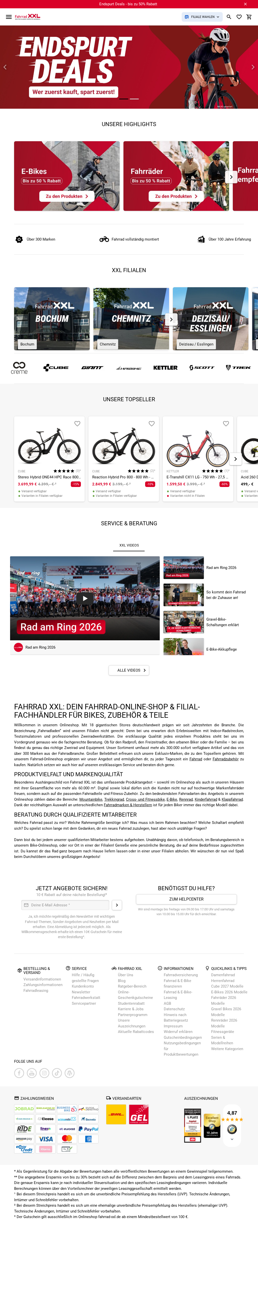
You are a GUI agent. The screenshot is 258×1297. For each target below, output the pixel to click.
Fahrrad (195, 759)
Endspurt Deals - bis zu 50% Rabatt (128, 4)
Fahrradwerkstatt (86, 997)
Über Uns (125, 975)
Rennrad (186, 799)
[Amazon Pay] (24, 1139)
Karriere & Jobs (131, 1009)
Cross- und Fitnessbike (145, 799)
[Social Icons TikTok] (57, 1073)
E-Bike (172, 799)
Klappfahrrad (232, 799)
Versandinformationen (42, 979)
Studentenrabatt (131, 1003)
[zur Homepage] (27, 17)
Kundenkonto (83, 986)
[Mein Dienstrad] (24, 1118)
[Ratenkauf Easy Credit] (46, 1149)
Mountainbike (90, 799)
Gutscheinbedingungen (183, 1037)
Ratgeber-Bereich (132, 986)
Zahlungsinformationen (42, 985)
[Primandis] (67, 1118)
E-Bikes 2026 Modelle (229, 992)
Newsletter (81, 992)
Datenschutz (174, 1009)
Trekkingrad (114, 799)
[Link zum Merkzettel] (239, 17)
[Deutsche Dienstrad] (88, 1108)
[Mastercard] (67, 1139)
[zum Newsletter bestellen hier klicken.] (117, 905)
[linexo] (46, 1129)
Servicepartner (84, 1003)
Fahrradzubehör (226, 759)
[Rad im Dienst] (88, 1118)
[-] (77, 423)
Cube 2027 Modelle (227, 986)
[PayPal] (88, 1129)
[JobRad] (24, 1108)
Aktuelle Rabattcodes (136, 1031)
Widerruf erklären (178, 1031)
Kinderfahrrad (206, 799)
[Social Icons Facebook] (19, 1073)
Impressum (173, 1026)
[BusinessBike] (67, 1108)
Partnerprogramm (132, 1015)
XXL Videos (129, 545)
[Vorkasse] (67, 1149)
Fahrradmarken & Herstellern (128, 805)
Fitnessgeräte (222, 1031)
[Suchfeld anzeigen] (229, 17)
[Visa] (46, 1139)
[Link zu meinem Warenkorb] (249, 17)
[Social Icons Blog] (69, 1073)
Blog (121, 980)
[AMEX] (88, 1139)
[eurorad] (67, 1129)
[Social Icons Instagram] (44, 1073)
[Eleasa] (46, 1118)
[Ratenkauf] (24, 1149)
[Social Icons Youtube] (32, 1073)
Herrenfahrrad (222, 980)
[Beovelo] (24, 1129)
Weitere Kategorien (227, 1049)
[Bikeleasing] (46, 1108)
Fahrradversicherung (181, 975)
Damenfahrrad (223, 975)
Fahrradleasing (35, 990)
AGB (167, 1003)
